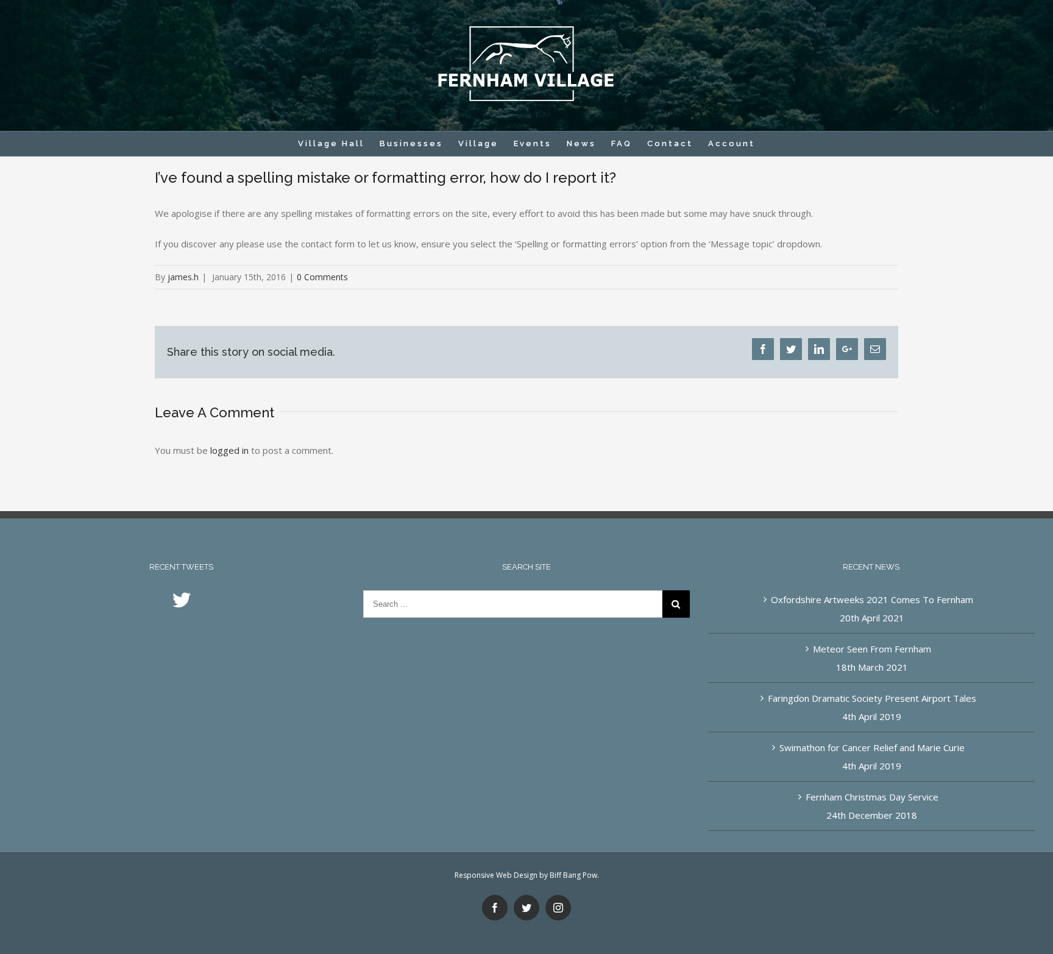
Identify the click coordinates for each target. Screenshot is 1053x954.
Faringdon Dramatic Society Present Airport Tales (872, 698)
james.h (183, 277)
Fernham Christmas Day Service (872, 797)
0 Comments (322, 277)
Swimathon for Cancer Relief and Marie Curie (872, 747)
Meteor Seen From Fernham (872, 649)
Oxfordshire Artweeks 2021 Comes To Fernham (872, 599)
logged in (229, 450)
